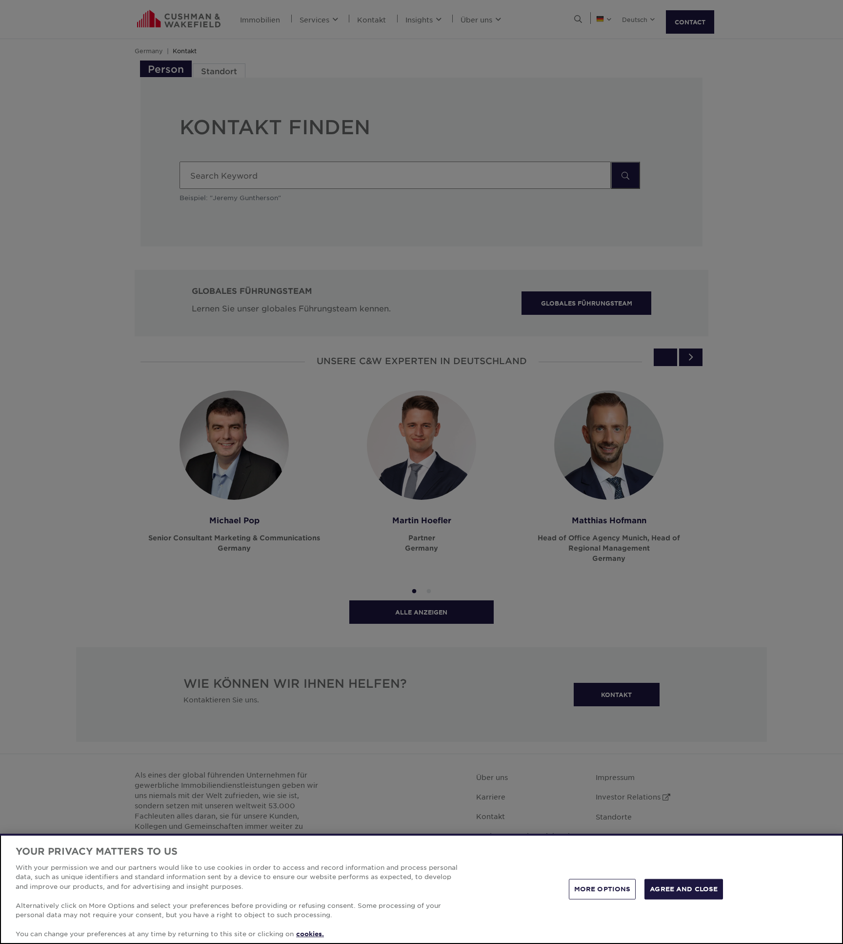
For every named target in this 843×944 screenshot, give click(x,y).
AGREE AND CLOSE (684, 889)
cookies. (310, 934)
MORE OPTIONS (602, 889)
